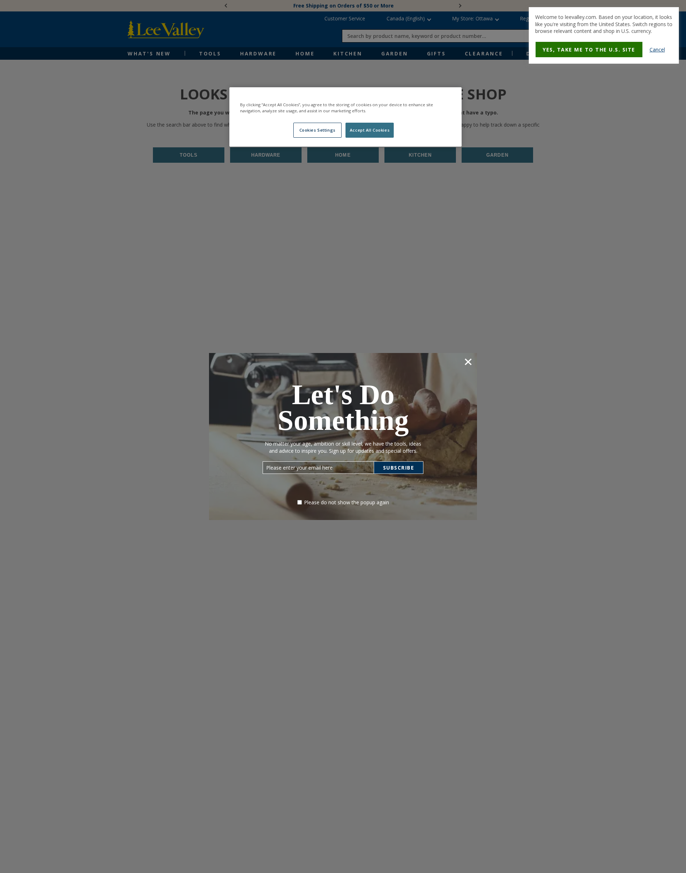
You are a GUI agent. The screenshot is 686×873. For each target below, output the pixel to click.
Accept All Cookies (369, 130)
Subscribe (398, 467)
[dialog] (604, 35)
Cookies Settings (317, 130)
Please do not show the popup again (346, 502)
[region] (345, 117)
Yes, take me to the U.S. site (589, 49)
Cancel (657, 49)
